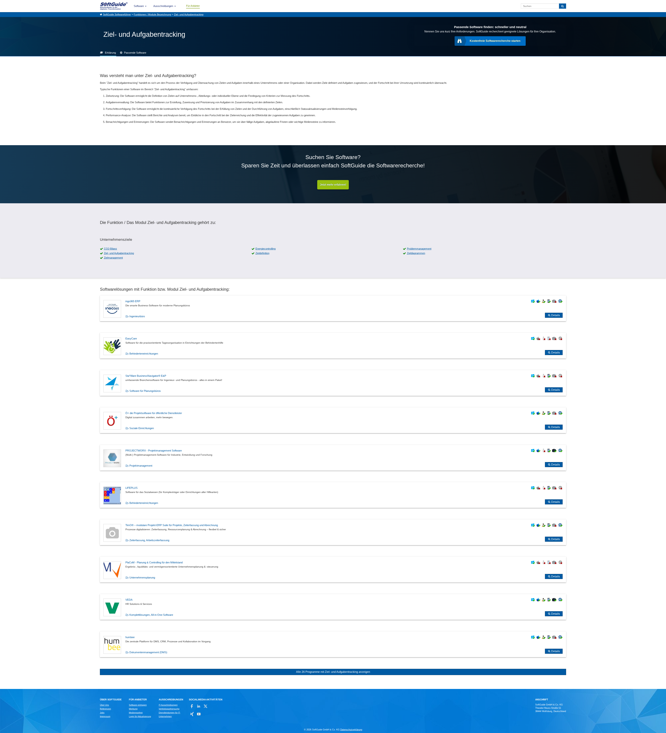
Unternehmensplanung (142, 577)
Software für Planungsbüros (145, 390)
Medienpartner (136, 712)
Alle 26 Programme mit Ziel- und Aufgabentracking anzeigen (333, 671)
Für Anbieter (193, 5)
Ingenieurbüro (137, 316)
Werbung (133, 709)
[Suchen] (562, 6)
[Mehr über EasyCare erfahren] (333, 346)
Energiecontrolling (265, 248)
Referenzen (105, 709)
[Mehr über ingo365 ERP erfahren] (333, 308)
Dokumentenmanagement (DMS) (148, 652)
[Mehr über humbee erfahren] (333, 644)
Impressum (105, 716)
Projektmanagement (140, 465)
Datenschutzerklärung (351, 729)
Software (139, 6)
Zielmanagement (113, 257)
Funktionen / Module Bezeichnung (152, 14)
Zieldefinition (262, 253)
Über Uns (104, 705)
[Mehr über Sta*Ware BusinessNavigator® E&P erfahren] (333, 383)
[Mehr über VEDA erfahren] (333, 607)
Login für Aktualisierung (140, 716)
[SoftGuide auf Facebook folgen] (192, 706)
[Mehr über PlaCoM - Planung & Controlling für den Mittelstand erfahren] (333, 569)
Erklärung (110, 52)
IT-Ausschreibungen (168, 705)
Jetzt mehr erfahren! (333, 184)
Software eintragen (138, 705)
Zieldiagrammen (416, 253)
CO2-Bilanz (110, 248)
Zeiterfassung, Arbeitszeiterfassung (149, 540)
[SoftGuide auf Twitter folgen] (205, 706)
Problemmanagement (419, 248)
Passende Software (135, 52)
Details (555, 315)
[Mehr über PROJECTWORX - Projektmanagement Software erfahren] (333, 458)
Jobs (102, 712)
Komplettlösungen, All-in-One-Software (151, 614)
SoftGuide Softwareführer (117, 14)
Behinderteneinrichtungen (143, 353)
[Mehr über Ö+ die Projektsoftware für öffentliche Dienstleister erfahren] (333, 420)
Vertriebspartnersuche (169, 709)
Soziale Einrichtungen (141, 428)
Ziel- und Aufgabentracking (188, 14)
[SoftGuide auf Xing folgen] (192, 714)
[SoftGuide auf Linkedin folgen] (199, 706)
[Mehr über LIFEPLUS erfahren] (333, 495)
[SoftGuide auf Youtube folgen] (199, 714)
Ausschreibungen (163, 6)
